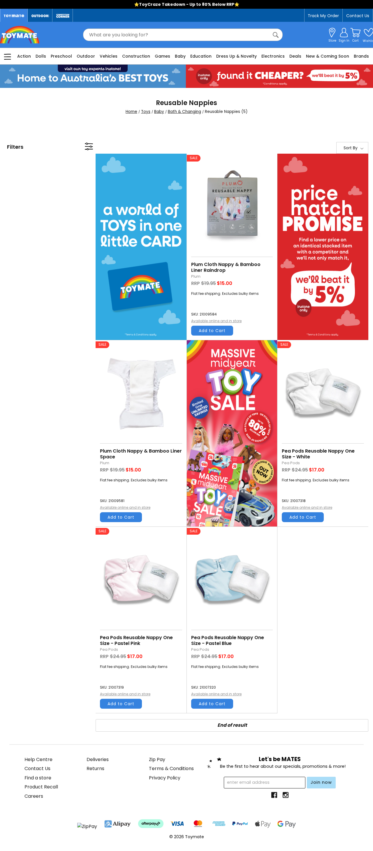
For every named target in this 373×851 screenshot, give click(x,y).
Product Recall (41, 786)
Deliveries (98, 759)
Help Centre (38, 759)
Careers (33, 796)
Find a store (37, 777)
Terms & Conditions (171, 768)
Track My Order (323, 16)
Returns (95, 768)
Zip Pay (157, 759)
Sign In (344, 40)
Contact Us (357, 16)
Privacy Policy (164, 777)
